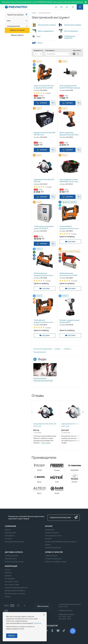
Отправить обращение (53, 559)
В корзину (43, 103)
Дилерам (8, 576)
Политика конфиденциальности (16, 588)
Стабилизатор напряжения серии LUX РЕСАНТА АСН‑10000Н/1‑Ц (43, 229)
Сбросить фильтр (17, 35)
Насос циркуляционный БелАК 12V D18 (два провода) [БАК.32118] (70, 88)
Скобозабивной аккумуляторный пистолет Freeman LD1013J (43, 322)
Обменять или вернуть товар (55, 562)
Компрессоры (50, 530)
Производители (10, 533)
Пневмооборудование (53, 548)
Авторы (7, 597)
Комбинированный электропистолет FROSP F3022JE (68, 275)
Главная (34, 13)
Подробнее (37, 623)
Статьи (7, 570)
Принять (11, 636)
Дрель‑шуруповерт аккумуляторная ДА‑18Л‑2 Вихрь (69, 135)
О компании (10, 526)
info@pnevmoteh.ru (65, 610)
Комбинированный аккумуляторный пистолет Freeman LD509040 (43, 275)
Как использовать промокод (15, 594)
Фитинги (48, 539)
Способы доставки (11, 556)
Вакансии (8, 573)
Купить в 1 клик (53, 103)
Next (83, 412)
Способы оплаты (11, 559)
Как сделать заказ (11, 582)
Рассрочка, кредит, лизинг (14, 562)
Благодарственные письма (14, 542)
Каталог (49, 526)
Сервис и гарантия (54, 552)
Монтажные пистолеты (53, 536)
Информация (11, 566)
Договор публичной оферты (15, 591)
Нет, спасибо (44, 614)
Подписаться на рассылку (60, 518)
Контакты (8, 539)
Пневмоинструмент (52, 533)
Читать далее (45, 443)
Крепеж (48, 545)
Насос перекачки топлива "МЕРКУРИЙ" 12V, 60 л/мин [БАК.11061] (69, 182)
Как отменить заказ (12, 585)
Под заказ (71, 241)
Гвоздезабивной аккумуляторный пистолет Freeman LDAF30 (69, 229)
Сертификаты (10, 536)
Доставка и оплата (14, 552)
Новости (8, 530)
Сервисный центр (51, 556)
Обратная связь (43, 606)
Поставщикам (10, 579)
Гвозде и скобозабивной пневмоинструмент (61, 542)
